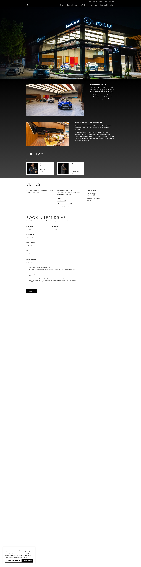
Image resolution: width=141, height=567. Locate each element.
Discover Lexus (93, 5)
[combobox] (28, 246)
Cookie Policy (15, 553)
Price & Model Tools (80, 5)
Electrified (70, 5)
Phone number (30, 242)
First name (29, 226)
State (28, 251)
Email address (30, 234)
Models (62, 5)
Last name (55, 226)
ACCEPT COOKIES (28, 560)
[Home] (31, 1)
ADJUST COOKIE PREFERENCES (13, 560)
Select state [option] (29, 254)
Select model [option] (29, 262)
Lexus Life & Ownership (106, 5)
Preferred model (31, 259)
